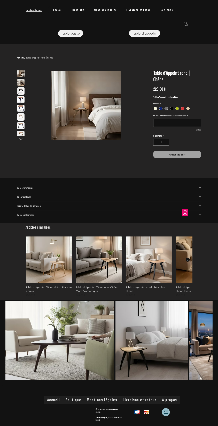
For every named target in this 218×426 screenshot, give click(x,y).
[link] (186, 24)
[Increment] (166, 142)
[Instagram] (185, 212)
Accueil (20, 57)
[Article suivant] (188, 260)
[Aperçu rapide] (49, 259)
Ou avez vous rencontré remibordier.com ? (171, 115)
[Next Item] (205, 340)
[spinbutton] (161, 142)
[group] (109, 267)
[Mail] (166, 412)
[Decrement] (156, 142)
